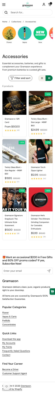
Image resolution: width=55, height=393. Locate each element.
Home (4, 21)
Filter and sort (22, 78)
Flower (5, 312)
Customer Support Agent (14, 373)
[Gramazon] (27, 5)
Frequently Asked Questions (16, 351)
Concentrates (9, 324)
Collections (16, 21)
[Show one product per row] (42, 78)
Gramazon (26, 385)
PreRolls (6, 320)
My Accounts (8, 343)
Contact (6, 354)
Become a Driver (10, 369)
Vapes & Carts (9, 316)
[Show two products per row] (49, 78)
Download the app (11, 339)
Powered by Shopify (12, 389)
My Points (7, 347)
